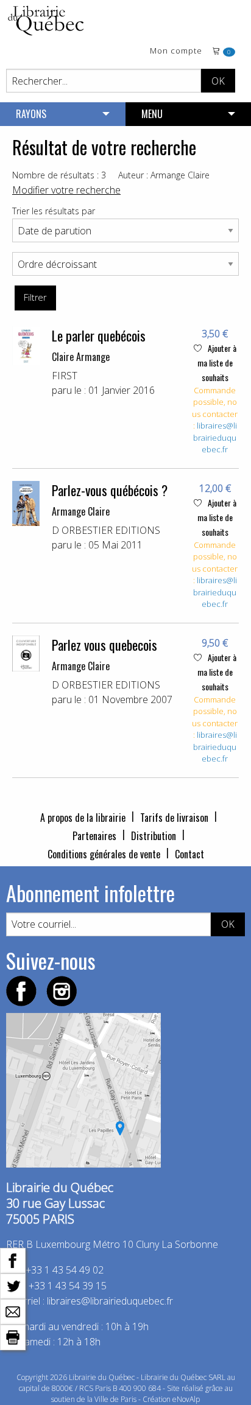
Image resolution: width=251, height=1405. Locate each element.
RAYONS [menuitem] (31, 114)
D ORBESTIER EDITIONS (106, 530)
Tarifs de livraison (174, 817)
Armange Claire (81, 511)
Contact (189, 854)
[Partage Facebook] (13, 1259)
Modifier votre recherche (66, 190)
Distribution (153, 836)
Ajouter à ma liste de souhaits (216, 363)
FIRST (64, 375)
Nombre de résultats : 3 (59, 175)
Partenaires (94, 836)
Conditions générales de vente (104, 854)
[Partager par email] (13, 1310)
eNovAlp (186, 1399)
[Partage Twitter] (13, 1285)
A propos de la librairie (82, 817)
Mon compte (176, 51)
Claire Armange (81, 356)
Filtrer (35, 297)
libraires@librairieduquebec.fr (215, 437)
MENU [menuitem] (152, 114)
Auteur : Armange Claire (164, 175)
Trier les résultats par (53, 211)
